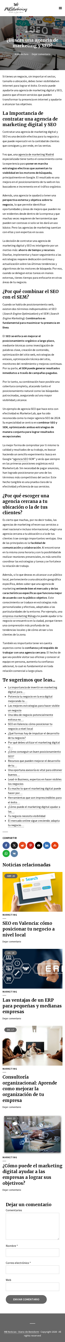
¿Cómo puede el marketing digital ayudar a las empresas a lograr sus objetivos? (32, 1174)
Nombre (12, 1245)
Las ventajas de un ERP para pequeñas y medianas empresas (32, 1006)
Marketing (32, 31)
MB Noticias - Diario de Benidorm (21, 1331)
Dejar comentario (41, 54)
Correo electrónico (18, 1263)
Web (8, 1280)
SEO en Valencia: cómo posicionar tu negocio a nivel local (29, 929)
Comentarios (14, 1210)
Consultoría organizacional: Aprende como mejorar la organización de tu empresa (30, 1088)
